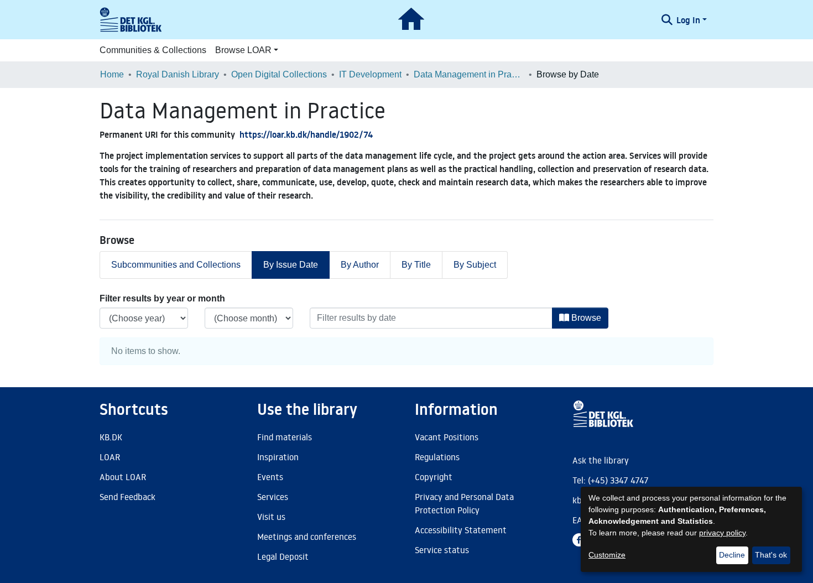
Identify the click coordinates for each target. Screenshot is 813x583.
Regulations (437, 456)
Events (270, 476)
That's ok (771, 554)
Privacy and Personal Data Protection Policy (464, 503)
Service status (442, 549)
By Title (416, 264)
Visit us (271, 516)
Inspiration (278, 456)
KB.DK (111, 437)
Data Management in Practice (469, 74)
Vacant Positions (446, 437)
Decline (732, 554)
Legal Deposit (283, 556)
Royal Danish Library (177, 74)
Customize (607, 554)
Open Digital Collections (279, 74)
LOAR (110, 456)
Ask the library (600, 460)
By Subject (475, 264)
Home (112, 74)
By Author (360, 264)
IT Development (370, 74)
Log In (688, 20)
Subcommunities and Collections (176, 264)
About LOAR (123, 476)
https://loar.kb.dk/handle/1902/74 (306, 134)
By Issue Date (290, 264)
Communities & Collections (153, 50)
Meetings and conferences (306, 536)
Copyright (433, 476)
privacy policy (722, 532)
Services (272, 496)
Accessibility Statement (461, 529)
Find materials (284, 437)
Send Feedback (127, 496)
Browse (585, 317)
